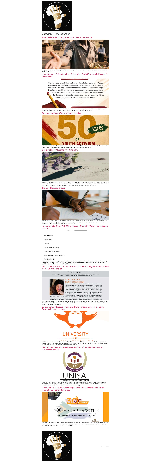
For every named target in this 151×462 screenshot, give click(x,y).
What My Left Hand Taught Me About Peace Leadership (67, 37)
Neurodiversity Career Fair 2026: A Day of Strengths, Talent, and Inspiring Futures (75, 227)
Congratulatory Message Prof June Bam (60, 150)
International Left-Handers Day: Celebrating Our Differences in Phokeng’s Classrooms (74, 75)
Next (107, 428)
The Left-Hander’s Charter (54, 188)
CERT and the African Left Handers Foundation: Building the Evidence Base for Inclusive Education (75, 267)
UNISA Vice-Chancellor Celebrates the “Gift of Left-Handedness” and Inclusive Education (73, 348)
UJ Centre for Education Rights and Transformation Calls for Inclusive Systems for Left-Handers (73, 308)
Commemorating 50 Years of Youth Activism (61, 113)
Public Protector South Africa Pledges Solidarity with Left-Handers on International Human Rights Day (73, 389)
